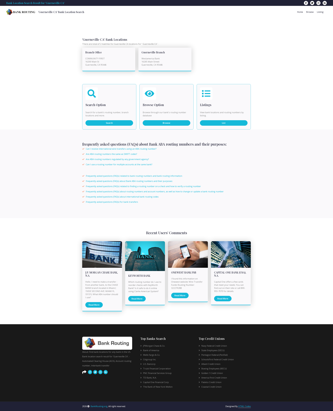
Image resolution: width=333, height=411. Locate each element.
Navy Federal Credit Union (214, 345)
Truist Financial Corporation (157, 368)
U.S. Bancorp (149, 364)
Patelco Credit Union (211, 382)
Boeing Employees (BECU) (214, 368)
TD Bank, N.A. (149, 377)
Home (300, 12)
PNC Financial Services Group (157, 373)
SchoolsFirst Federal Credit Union (217, 359)
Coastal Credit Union (211, 386)
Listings (205, 105)
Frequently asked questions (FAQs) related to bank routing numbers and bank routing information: (134, 175)
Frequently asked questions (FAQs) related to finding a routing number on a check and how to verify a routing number (143, 186)
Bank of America (151, 350)
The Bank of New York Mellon (157, 386)
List (224, 123)
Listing (320, 12)
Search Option (95, 105)
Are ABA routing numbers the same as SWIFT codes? (111, 154)
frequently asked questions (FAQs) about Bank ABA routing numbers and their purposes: (129, 181)
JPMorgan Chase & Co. (154, 345)
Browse (310, 12)
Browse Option (153, 105)
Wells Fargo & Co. (151, 354)
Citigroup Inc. (149, 359)
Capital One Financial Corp (156, 382)
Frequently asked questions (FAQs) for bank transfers (112, 201)
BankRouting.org (99, 406)
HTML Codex (244, 406)
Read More (94, 304)
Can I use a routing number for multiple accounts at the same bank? (119, 164)
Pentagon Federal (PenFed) (214, 354)
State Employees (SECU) (213, 350)
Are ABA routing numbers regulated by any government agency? (117, 159)
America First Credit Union (214, 377)
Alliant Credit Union (210, 364)
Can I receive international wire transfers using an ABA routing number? (121, 148)
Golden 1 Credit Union (212, 373)
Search (109, 123)
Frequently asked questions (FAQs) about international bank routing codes (122, 196)
